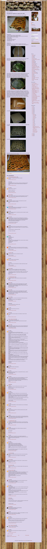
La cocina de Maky (34, 83)
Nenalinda (9, 282)
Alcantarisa (9, 268)
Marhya (9, 262)
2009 (33, 134)
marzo (33, 123)
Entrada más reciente (9, 535)
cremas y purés (34, 58)
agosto (34, 118)
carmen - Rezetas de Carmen (12, 525)
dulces (33, 60)
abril (33, 122)
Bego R (9, 187)
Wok (32, 80)
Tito (8, 225)
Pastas (33, 70)
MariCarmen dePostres (11, 470)
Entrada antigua (27, 535)
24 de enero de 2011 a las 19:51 (12, 406)
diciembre (34, 114)
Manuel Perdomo (10, 465)
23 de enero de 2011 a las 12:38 (12, 233)
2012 (33, 112)
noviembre (34, 115)
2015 (33, 109)
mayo (33, 121)
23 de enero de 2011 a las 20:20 (12, 322)
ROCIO (9, 376)
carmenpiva (9, 459)
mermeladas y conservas (35, 66)
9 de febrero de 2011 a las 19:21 (12, 532)
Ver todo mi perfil (33, 25)
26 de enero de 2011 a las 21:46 (12, 477)
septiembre (34, 117)
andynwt (24, 540)
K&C (9, 427)
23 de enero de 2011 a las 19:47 (12, 305)
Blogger (31, 540)
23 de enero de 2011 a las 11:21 (12, 192)
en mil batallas (33, 93)
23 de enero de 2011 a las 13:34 (12, 250)
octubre (34, 116)
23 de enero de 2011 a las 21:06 (12, 328)
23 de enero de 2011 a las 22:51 (12, 368)
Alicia (9, 408)
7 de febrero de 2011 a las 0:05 (12, 527)
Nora (9, 211)
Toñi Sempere (10, 252)
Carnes (33, 57)
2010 (33, 133)
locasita (9, 479)
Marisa (9, 330)
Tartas (32, 76)
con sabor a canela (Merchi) (35, 87)
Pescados (33, 71)
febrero (34, 124)
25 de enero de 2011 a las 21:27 (12, 457)
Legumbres (33, 64)
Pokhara (9, 312)
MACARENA (9, 506)
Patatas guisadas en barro (36, 126)
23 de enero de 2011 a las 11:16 (12, 185)
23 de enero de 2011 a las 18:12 (12, 280)
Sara (9, 246)
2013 (33, 111)
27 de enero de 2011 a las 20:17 (12, 509)
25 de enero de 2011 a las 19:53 (12, 439)
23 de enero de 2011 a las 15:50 (12, 260)
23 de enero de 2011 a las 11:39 (12, 197)
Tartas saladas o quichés (35, 77)
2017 (33, 107)
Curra (9, 307)
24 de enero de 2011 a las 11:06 (12, 389)
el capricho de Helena (34, 92)
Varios (32, 78)
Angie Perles (10, 206)
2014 (33, 110)
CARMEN (9, 384)
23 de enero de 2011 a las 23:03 (12, 374)
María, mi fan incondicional (35, 84)
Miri (8, 235)
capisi (9, 403)
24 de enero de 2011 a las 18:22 (12, 401)
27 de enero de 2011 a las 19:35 (12, 504)
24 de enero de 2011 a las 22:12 (12, 418)
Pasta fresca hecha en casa (35, 69)
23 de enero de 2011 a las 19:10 (12, 287)
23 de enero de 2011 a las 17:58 (12, 274)
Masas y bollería (34, 65)
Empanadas (33, 61)
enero (33, 125)
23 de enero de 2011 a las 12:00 (12, 223)
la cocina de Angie (34, 94)
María (9, 258)
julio (33, 119)
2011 (32, 113)
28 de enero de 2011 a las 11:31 (12, 514)
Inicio (18, 535)
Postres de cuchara (34, 73)
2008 (33, 135)
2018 (33, 106)
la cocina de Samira (34, 95)
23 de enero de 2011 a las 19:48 (12, 310)
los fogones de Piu (34, 99)
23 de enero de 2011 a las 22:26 (12, 363)
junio (33, 120)
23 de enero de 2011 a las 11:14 (12, 179)
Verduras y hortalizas (34, 79)
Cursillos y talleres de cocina (35, 59)
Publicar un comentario (10, 533)
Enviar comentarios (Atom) (13, 536)
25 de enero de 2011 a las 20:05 (12, 450)
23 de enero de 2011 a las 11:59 (12, 214)
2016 (33, 108)
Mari (9, 511)
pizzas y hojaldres (34, 72)
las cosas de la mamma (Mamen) (36, 96)
